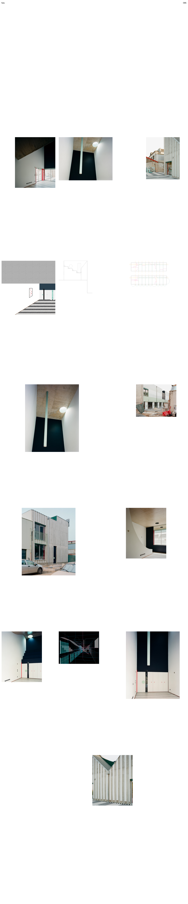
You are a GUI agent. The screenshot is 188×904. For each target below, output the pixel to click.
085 (184, 3)
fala (3, 3)
